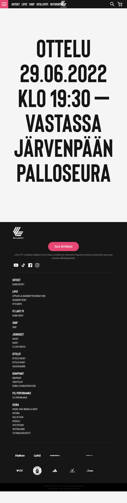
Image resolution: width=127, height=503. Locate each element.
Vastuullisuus (18, 428)
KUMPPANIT (16, 377)
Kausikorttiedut (19, 299)
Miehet (15, 338)
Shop (32, 4)
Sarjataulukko (18, 366)
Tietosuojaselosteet (21, 432)
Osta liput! (42, 4)
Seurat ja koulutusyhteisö (24, 385)
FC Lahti (54, 486)
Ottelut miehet (19, 358)
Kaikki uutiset (18, 284)
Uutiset (16, 4)
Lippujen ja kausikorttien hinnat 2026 (28, 295)
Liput (24, 4)
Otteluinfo (17, 303)
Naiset (15, 342)
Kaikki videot (17, 315)
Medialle (16, 421)
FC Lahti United (18, 346)
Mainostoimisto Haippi (69, 488)
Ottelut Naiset (18, 362)
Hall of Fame (17, 417)
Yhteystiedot (18, 424)
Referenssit (56, 4)
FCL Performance (19, 397)
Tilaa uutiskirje (63, 246)
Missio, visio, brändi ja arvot (25, 409)
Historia (16, 413)
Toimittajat (17, 381)
